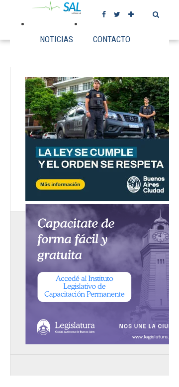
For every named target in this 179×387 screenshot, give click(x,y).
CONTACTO (111, 39)
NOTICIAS (56, 39)
